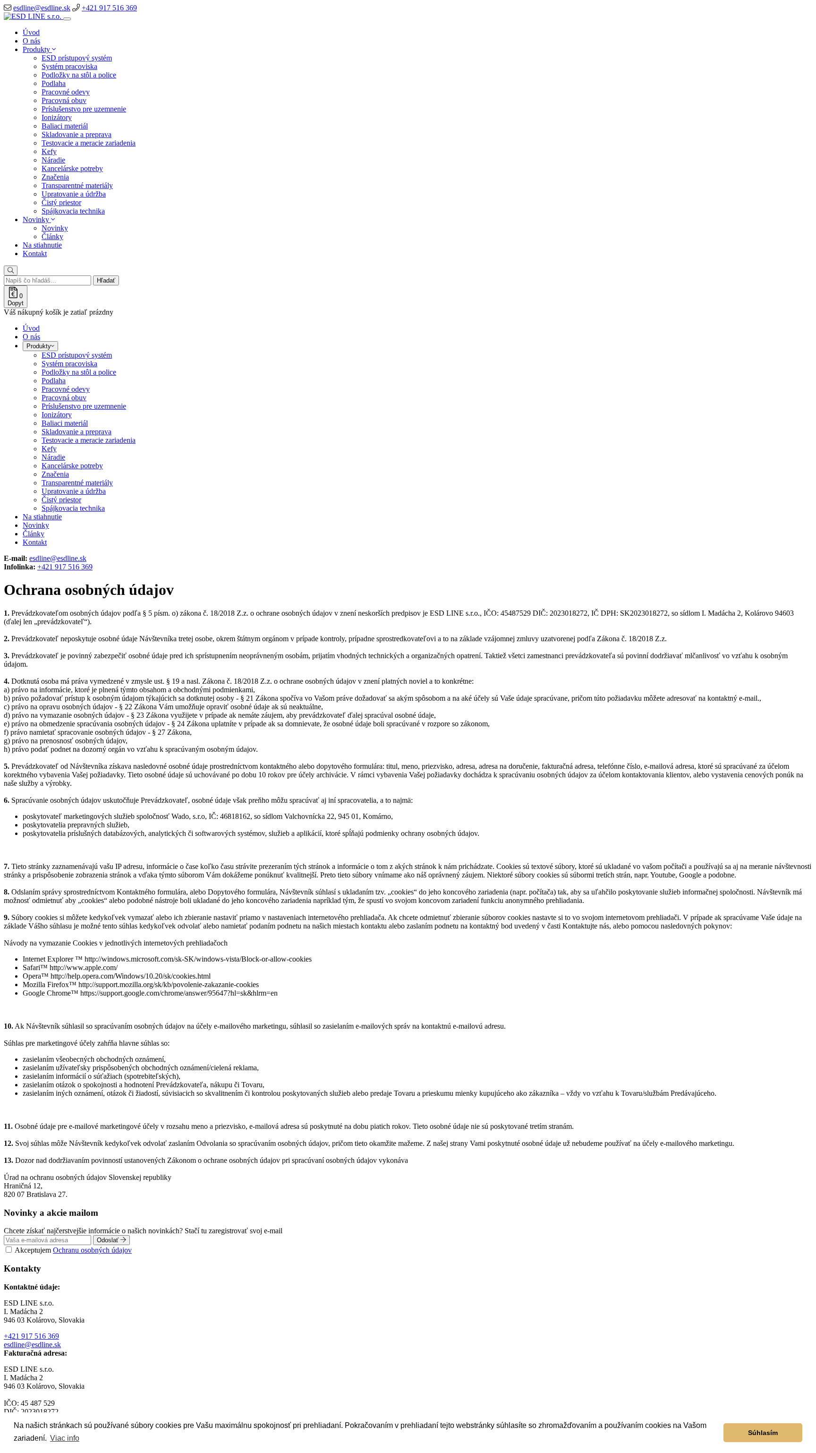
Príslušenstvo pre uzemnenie (84, 109)
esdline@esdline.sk (41, 8)
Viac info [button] (64, 1438)
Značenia (55, 177)
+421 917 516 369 (109, 8)
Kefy (49, 151)
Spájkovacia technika (73, 211)
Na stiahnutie (42, 245)
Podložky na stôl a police (79, 75)
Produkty (37, 49)
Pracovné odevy (66, 92)
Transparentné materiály (77, 185)
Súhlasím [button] (763, 1432)
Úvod (31, 32)
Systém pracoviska (69, 66)
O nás (31, 41)
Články (52, 236)
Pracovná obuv (64, 100)
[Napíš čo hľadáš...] (10, 270)
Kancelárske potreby (72, 168)
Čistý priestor (61, 202)
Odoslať (108, 1240)
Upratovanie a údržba (74, 194)
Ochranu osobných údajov (92, 1250)
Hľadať (106, 280)
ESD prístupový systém (77, 58)
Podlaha (54, 83)
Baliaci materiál (65, 126)
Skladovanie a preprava (76, 134)
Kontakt (35, 253)
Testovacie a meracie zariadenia (89, 143)
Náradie (53, 160)
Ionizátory (57, 117)
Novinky (37, 219)
